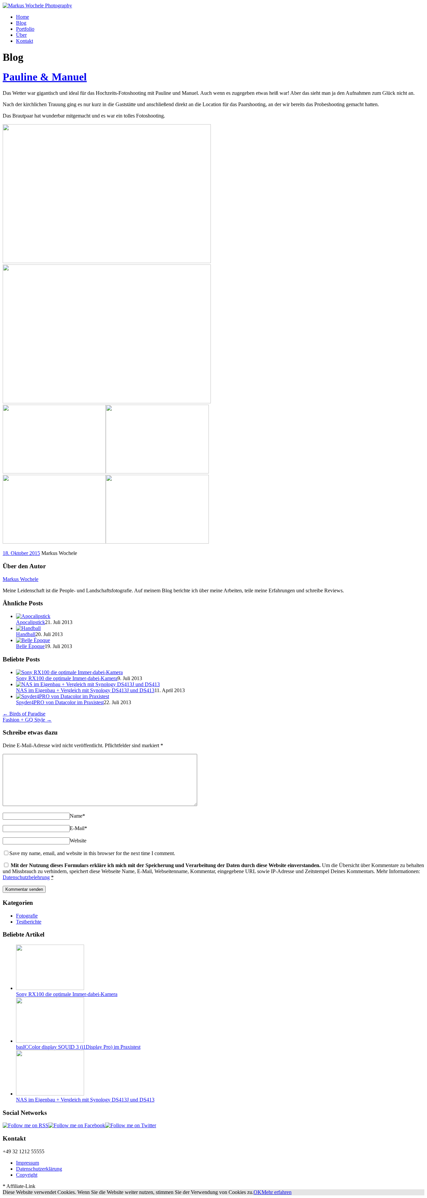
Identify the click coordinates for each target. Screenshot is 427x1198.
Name (77, 816)
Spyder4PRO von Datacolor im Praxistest (60, 702)
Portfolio (25, 29)
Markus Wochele (20, 579)
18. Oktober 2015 (21, 553)
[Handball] (28, 628)
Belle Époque (30, 646)
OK (258, 1192)
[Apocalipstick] (33, 616)
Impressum (27, 1163)
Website (78, 840)
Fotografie (27, 916)
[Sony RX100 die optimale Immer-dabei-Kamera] (69, 672)
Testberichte (28, 922)
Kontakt (24, 41)
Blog (21, 23)
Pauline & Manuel (45, 77)
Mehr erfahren (277, 1192)
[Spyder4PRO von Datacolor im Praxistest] (62, 696)
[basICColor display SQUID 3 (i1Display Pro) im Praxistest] (50, 1041)
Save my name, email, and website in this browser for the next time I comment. (92, 853)
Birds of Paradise (24, 714)
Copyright (26, 1175)
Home (22, 17)
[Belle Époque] (33, 640)
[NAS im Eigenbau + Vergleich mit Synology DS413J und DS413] (88, 684)
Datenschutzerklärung (39, 1169)
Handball (25, 634)
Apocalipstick (30, 622)
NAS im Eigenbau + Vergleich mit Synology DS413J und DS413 (85, 690)
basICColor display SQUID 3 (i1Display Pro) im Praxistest (78, 1047)
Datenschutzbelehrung (26, 877)
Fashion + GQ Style (27, 720)
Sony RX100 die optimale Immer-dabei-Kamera (66, 678)
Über (21, 35)
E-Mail (78, 828)
